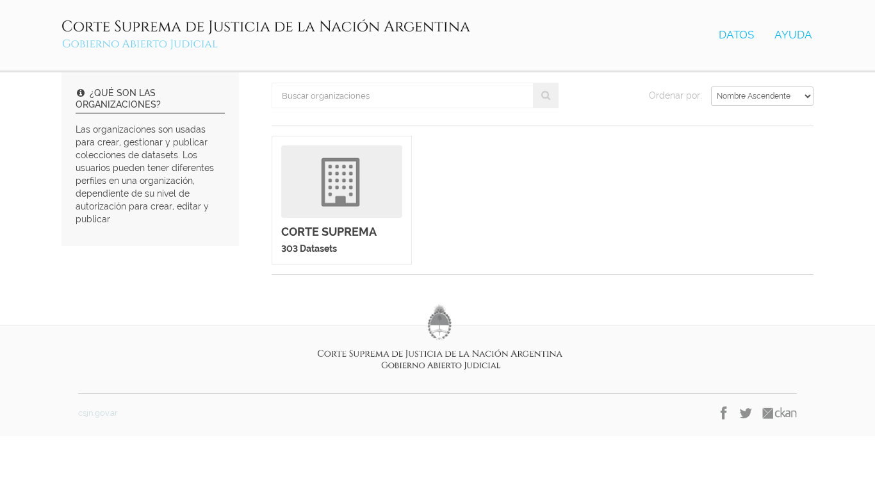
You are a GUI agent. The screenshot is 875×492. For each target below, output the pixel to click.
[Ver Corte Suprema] (342, 200)
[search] (546, 95)
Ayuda (793, 34)
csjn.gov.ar (98, 413)
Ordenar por (674, 95)
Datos (736, 34)
